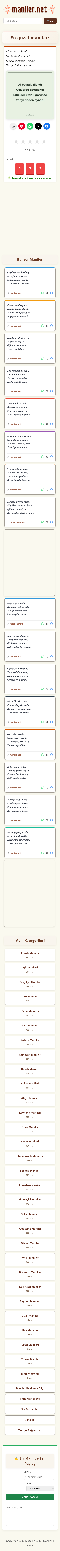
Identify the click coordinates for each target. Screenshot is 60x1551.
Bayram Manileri (30, 1301)
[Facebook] (46, 126)
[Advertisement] (30, 217)
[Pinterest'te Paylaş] (21, 126)
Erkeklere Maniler (30, 1185)
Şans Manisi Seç (30, 1398)
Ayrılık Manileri (30, 1257)
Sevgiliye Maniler (30, 982)
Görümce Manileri (30, 1272)
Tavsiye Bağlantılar (30, 1430)
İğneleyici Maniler (30, 1199)
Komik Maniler (30, 953)
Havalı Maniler (30, 1069)
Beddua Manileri (30, 1170)
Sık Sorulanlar (30, 1409)
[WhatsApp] (30, 126)
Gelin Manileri (30, 1011)
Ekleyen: (27, 1472)
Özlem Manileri (30, 1214)
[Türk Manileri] (30, 9)
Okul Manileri (30, 996)
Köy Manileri (30, 1330)
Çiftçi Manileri (30, 1344)
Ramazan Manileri (30, 1054)
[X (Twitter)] (47, 293)
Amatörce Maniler (30, 1228)
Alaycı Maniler (30, 1098)
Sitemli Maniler (30, 1243)
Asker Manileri (30, 1083)
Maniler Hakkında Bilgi (30, 1388)
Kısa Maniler (30, 1025)
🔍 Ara (50, 21)
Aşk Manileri (30, 967)
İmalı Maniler (30, 1127)
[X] (38, 126)
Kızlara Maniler (30, 1040)
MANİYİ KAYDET (30, 1497)
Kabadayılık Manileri (30, 1156)
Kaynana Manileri (30, 1112)
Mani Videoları (30, 1373)
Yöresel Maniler (30, 1359)
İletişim (30, 1419)
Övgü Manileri (30, 1141)
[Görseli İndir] (13, 126)
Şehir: (29, 1483)
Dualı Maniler (30, 1315)
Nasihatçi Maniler (30, 1286)
